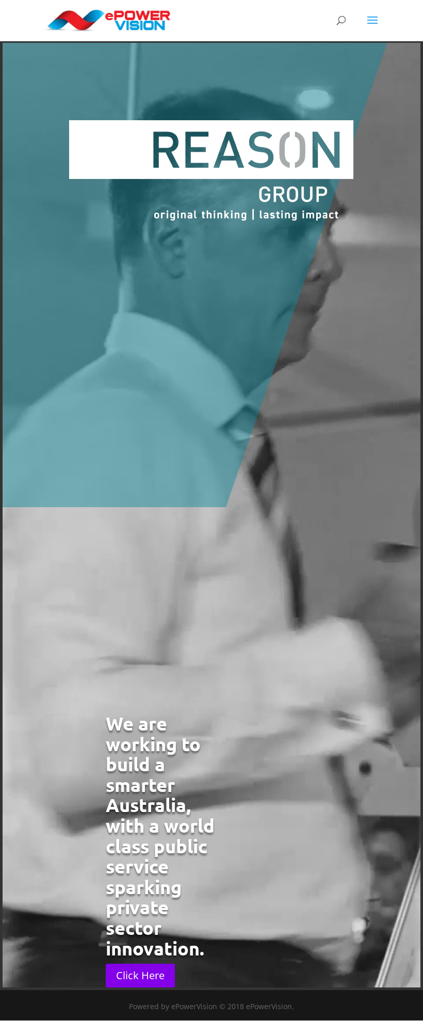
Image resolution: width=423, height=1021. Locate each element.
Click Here (140, 975)
